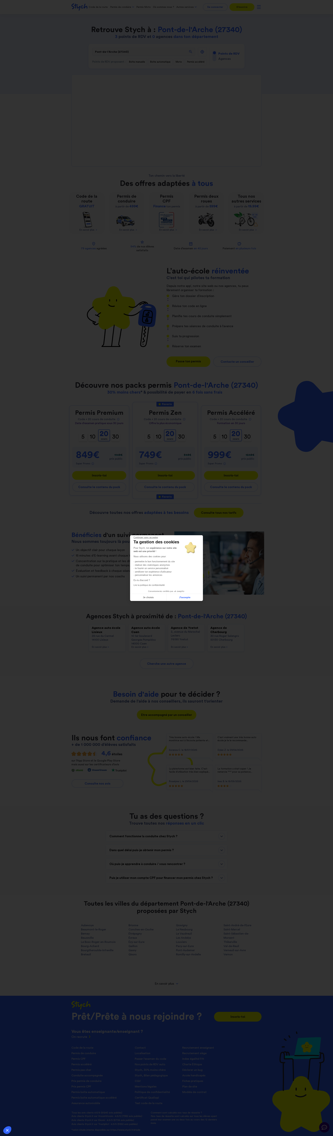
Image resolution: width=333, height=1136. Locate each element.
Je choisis (148, 597)
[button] (7, 1130)
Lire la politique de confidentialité (149, 585)
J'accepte (184, 597)
